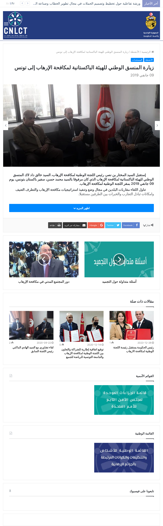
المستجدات (137, 59)
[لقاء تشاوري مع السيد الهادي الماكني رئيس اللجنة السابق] (31, 325)
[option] (81, 125)
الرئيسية (146, 51)
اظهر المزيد (83, 208)
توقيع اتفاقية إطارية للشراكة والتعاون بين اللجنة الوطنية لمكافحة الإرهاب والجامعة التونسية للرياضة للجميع (82, 353)
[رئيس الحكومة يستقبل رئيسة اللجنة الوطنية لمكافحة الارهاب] (132, 325)
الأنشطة (134, 51)
